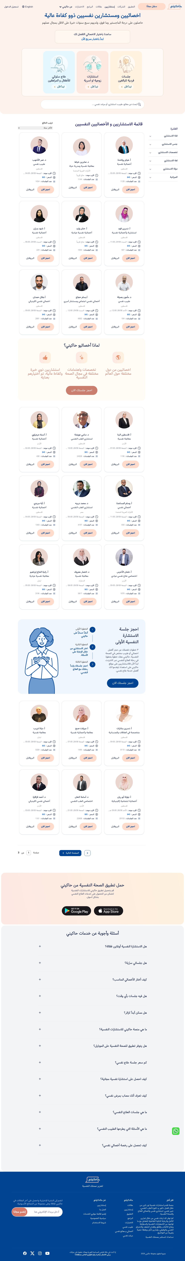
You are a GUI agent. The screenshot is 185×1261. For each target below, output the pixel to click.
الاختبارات (79, 7)
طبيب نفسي (128, 1227)
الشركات (121, 7)
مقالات (99, 7)
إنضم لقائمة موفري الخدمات (94, 1214)
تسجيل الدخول (11, 7)
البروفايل (115, 189)
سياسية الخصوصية (98, 1218)
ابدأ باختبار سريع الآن (92, 39)
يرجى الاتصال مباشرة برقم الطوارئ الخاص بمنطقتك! (93, 1254)
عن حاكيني (67, 7)
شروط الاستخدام (99, 1222)
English (29, 7)
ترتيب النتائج (47, 122)
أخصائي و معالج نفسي (124, 1231)
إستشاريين (110, 7)
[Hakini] (174, 5)
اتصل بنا (102, 1209)
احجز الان (130, 189)
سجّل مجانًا (152, 6)
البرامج (90, 7)
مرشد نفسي (128, 1235)
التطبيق (131, 7)
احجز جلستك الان (122, 683)
